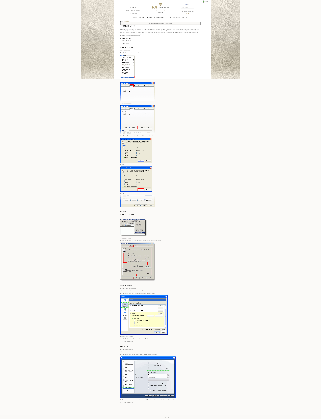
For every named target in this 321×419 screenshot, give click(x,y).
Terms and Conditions (157, 416)
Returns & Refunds (129, 416)
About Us (122, 416)
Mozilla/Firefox (125, 43)
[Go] (192, 7)
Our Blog (149, 416)
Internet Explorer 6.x (126, 41)
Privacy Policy (166, 416)
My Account (137, 416)
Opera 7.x (124, 44)
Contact (171, 416)
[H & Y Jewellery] (160, 3)
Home (121, 21)
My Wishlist (143, 416)
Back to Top (123, 211)
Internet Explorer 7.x (126, 40)
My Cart (132, 7)
